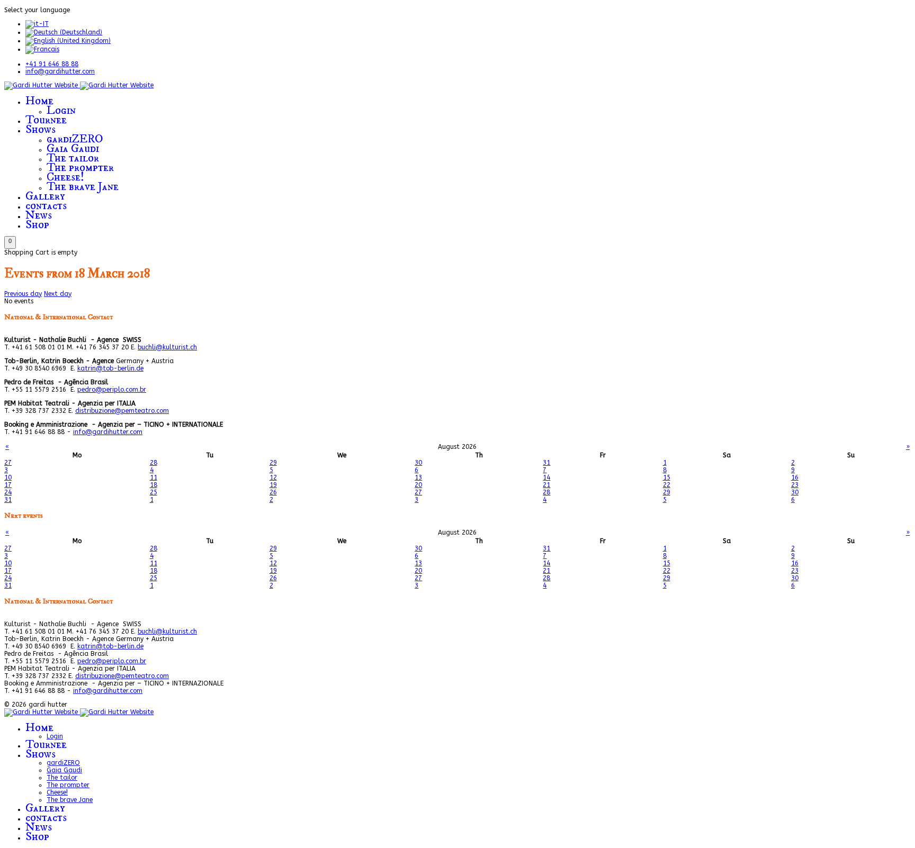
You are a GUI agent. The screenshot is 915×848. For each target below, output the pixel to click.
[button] (10, 242)
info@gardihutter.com (60, 71)
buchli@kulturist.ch (167, 347)
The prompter (80, 167)
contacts (46, 206)
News (38, 215)
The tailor (73, 158)
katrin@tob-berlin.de (110, 368)
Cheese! (65, 177)
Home (39, 101)
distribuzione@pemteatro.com (122, 410)
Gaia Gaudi (73, 148)
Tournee (46, 120)
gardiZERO (75, 139)
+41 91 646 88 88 (51, 64)
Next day (57, 293)
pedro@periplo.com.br (111, 389)
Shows (40, 129)
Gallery (45, 196)
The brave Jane (83, 186)
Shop (37, 225)
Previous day (23, 293)
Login (61, 110)
